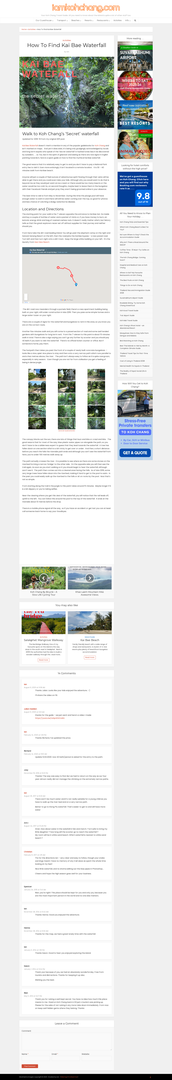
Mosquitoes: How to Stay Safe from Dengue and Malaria (134, 334)
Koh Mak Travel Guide (128, 320)
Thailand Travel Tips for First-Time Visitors (134, 354)
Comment (26, 1031)
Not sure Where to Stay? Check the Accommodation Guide (134, 235)
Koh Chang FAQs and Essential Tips (134, 222)
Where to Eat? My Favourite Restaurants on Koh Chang (131, 273)
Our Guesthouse (44, 20)
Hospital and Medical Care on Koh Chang (133, 266)
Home (24, 29)
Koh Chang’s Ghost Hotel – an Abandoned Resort (132, 326)
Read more (43, 660)
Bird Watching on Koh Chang (131, 341)
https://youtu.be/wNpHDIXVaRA (50, 718)
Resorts (88, 20)
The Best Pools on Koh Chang (132, 280)
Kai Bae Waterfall (30, 145)
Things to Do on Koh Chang (131, 285)
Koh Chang (100, 145)
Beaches (75, 20)
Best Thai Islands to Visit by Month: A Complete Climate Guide (134, 347)
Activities (117, 20)
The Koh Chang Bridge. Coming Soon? (132, 258)
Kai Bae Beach (89, 640)
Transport (61, 20)
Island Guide (90, 637)
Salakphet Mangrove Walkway (43, 640)
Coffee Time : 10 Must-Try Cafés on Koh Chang (134, 251)
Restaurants (102, 20)
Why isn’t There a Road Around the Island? (134, 243)
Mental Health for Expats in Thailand (134, 366)
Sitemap (64, 1077)
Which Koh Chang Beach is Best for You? (134, 228)
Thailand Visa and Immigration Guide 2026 (135, 291)
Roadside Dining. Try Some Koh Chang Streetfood (132, 304)
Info (127, 20)
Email (55, 1054)
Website (85, 1054)
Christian (28, 851)
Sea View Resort (42, 242)
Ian (68, 52)
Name (25, 1054)
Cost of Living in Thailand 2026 (132, 361)
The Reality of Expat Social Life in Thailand (133, 372)
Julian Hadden (30, 709)
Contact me (72, 1077)
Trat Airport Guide (127, 315)
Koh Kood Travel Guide (129, 310)
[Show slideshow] (67, 431)
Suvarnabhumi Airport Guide (131, 298)
